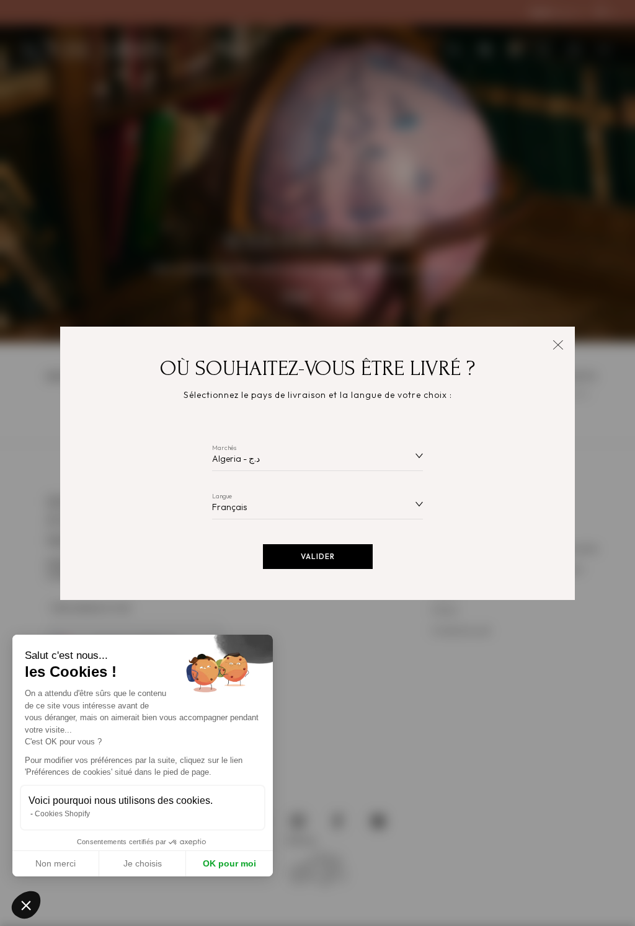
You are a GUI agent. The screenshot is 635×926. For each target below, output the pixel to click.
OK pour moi (229, 863)
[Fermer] (557, 343)
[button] (26, 905)
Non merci (55, 863)
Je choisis (142, 863)
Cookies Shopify (62, 813)
